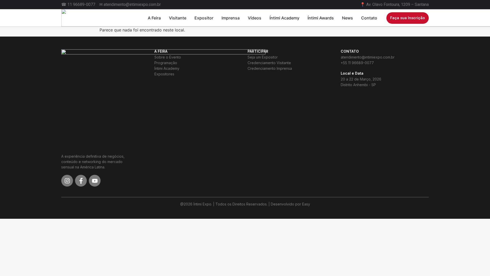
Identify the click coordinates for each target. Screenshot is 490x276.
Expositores (164, 74)
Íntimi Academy (166, 68)
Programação (165, 63)
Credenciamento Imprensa (270, 68)
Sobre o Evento (167, 57)
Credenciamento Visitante (269, 63)
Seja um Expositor (263, 57)
